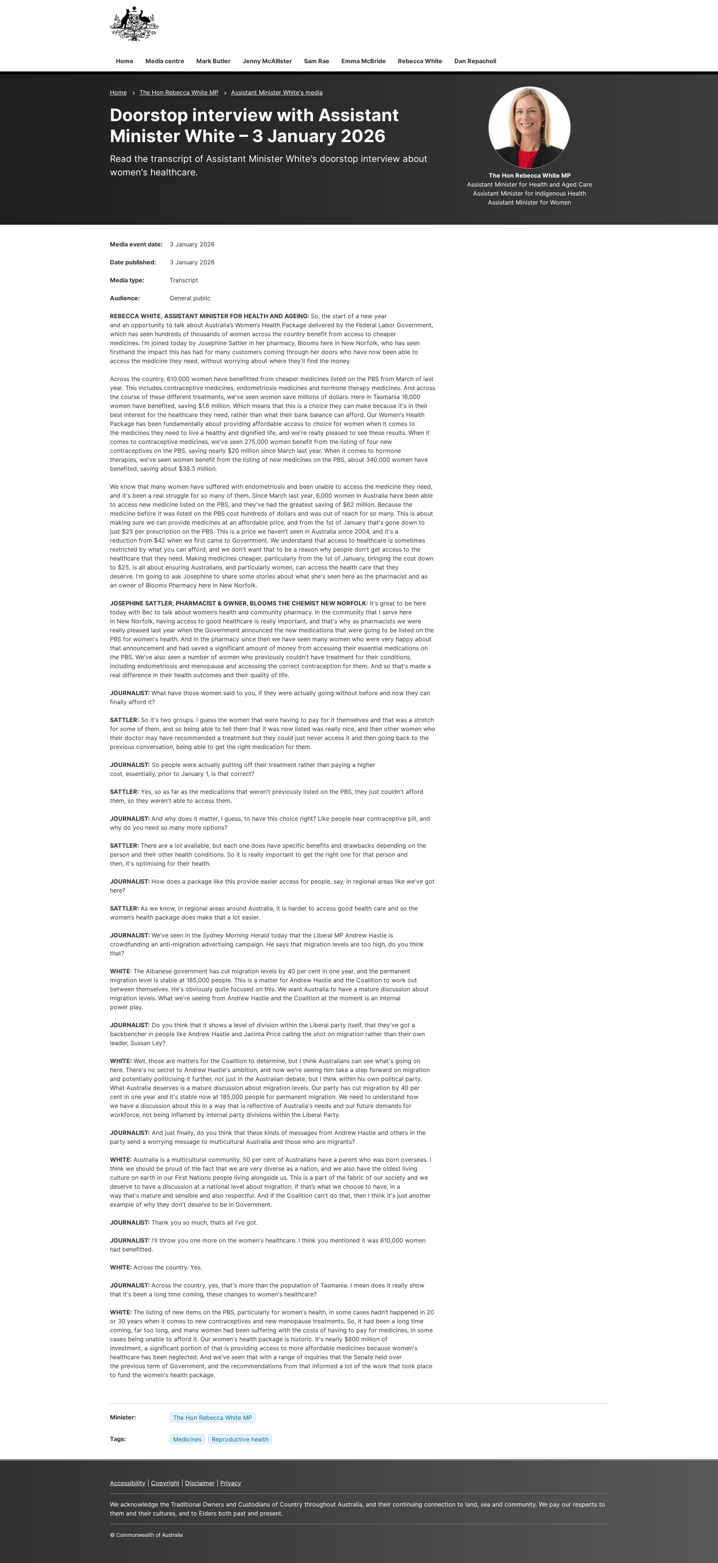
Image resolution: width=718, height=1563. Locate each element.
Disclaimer (200, 1483)
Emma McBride (363, 61)
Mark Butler (213, 61)
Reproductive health (240, 1439)
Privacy (230, 1483)
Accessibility (127, 1483)
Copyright (165, 1483)
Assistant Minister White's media (277, 92)
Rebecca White (420, 61)
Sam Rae (316, 61)
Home (125, 61)
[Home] (134, 24)
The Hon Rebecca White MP (178, 92)
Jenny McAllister (267, 61)
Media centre (164, 61)
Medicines (187, 1439)
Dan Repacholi (475, 61)
